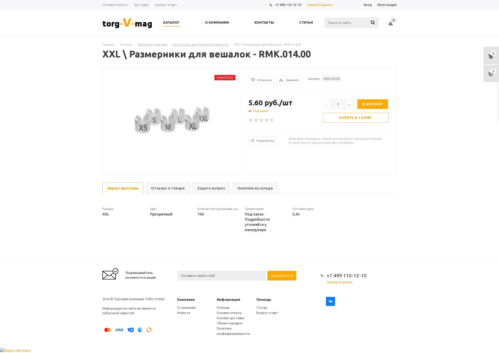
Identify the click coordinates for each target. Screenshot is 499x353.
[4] (266, 120)
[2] (256, 120)
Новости (183, 313)
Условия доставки (230, 318)
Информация (228, 299)
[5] (271, 120)
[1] (251, 120)
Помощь (264, 299)
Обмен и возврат (230, 323)
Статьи (262, 307)
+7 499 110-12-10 (288, 4)
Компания (186, 299)
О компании (186, 307)
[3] (261, 120)
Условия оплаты (229, 313)
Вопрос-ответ (267, 313)
